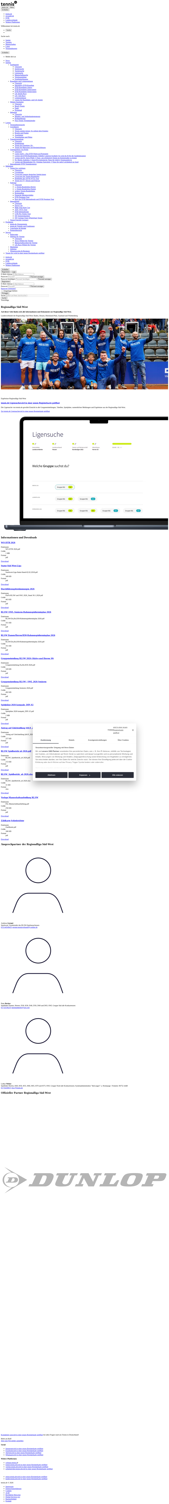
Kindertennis (19, 143)
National (13, 183)
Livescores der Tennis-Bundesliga (27, 176)
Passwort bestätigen (8, 279)
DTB (7, 18)
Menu (12, 7)
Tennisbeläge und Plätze (23, 137)
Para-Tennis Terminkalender (25, 121)
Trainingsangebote (16, 139)
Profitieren (9, 222)
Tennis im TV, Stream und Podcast (27, 181)
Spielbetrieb (14, 65)
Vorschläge (5, 300)
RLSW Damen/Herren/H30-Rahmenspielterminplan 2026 (28, 635)
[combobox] (16, 295)
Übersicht (18, 67)
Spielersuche (19, 69)
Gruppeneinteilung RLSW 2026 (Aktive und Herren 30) (27, 658)
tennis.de (9, 14)
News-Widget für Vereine (24, 241)
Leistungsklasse (20, 98)
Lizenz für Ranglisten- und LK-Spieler (29, 100)
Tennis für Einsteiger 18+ (24, 145)
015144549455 (6, 927)
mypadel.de (10, 16)
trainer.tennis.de (26, 1465)
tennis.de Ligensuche (30, 403)
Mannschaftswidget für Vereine (26, 243)
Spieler (8, 40)
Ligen (8, 46)
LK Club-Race (20, 96)
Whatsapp (24, 1455)
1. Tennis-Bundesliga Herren (25, 187)
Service (8, 232)
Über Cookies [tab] (123, 740)
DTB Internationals (22, 212)
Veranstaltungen (11, 48)
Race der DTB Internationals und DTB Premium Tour (34, 199)
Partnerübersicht (16, 230)
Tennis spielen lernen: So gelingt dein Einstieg (31, 131)
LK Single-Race (21, 94)
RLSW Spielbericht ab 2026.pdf (16, 751)
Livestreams (19, 172)
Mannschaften (11, 44)
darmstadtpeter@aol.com (20, 1008)
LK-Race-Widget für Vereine (25, 245)
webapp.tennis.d (11, 1463)
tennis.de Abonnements (18, 224)
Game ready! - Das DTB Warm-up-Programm (31, 154)
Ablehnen (51, 775)
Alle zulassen (117, 775)
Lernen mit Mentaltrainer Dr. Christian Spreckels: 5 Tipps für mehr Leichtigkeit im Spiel (47, 162)
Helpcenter (14, 234)
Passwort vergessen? (8, 289)
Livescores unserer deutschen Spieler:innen (30, 174)
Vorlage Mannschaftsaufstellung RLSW (19, 797)
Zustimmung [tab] (46, 740)
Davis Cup (19, 205)
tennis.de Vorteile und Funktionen (22, 226)
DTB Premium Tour (22, 197)
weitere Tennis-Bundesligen (25, 191)
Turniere (9, 42)
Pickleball (18, 110)
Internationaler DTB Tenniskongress (23, 164)
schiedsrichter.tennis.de (29, 1469)
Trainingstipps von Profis (19, 150)
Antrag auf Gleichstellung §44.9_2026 (19, 728)
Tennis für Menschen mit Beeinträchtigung (30, 148)
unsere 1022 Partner (50, 751)
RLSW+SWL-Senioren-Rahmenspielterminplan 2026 (26, 612)
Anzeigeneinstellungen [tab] (97, 740)
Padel (17, 108)
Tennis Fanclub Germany (19, 220)
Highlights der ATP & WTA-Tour (27, 179)
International (14, 201)
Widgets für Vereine (17, 237)
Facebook (24, 1451)
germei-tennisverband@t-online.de (24, 927)
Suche (8, 30)
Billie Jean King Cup (22, 208)
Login (14, 272)
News (8, 61)
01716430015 (6, 1088)
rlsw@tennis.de (17, 1088)
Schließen (5, 10)
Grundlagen (14, 127)
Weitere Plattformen (13, 22)
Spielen (8, 63)
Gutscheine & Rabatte (18, 228)
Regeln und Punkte (22, 133)
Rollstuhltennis (20, 119)
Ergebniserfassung (21, 79)
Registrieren (6, 272)
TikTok (23, 1453)
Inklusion (13, 112)
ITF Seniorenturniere (22, 216)
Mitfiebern (9, 166)
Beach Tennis (20, 106)
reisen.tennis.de (26, 1477)
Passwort (4, 277)
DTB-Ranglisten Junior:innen (25, 90)
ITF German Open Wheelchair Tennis (28, 218)
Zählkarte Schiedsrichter (12, 820)
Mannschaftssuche (21, 75)
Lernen (8, 123)
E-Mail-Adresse (6, 274)
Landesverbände (11, 20)
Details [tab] (71, 740)
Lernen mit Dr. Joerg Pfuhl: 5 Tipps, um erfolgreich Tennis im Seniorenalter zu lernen (46, 158)
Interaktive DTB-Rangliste (24, 85)
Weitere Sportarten (17, 102)
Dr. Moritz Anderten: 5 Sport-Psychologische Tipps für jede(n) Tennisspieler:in (43, 160)
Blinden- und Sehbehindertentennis (27, 116)
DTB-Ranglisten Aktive (23, 87)
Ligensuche (19, 73)
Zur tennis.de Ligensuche (25, 411)
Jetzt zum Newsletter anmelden (12, 1441)
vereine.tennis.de (27, 1467)
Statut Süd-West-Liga (11, 565)
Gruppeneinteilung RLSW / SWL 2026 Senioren (23, 681)
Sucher (4, 298)
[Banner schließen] (133, 730)
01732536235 (6, 1008)
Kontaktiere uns (22, 1435)
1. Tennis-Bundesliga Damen (25, 189)
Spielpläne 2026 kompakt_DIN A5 (17, 705)
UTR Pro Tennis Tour (23, 214)
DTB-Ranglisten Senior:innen (25, 92)
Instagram (24, 1449)
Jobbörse (13, 249)
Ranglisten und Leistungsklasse (21, 81)
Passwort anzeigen (37, 277)
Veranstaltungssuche (17, 125)
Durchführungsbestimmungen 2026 (17, 589)
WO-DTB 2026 (8, 542)
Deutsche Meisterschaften (24, 195)
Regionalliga (19, 193)
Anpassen (83, 775)
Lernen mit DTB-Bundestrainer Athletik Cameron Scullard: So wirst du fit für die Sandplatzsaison (50, 156)
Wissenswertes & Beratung (20, 251)
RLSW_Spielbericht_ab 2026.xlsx (17, 774)
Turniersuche (19, 71)
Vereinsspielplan (21, 77)
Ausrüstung (19, 135)
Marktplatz (14, 247)
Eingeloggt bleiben (10, 291)
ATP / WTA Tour (21, 210)
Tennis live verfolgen (17, 168)
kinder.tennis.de (26, 1479)
